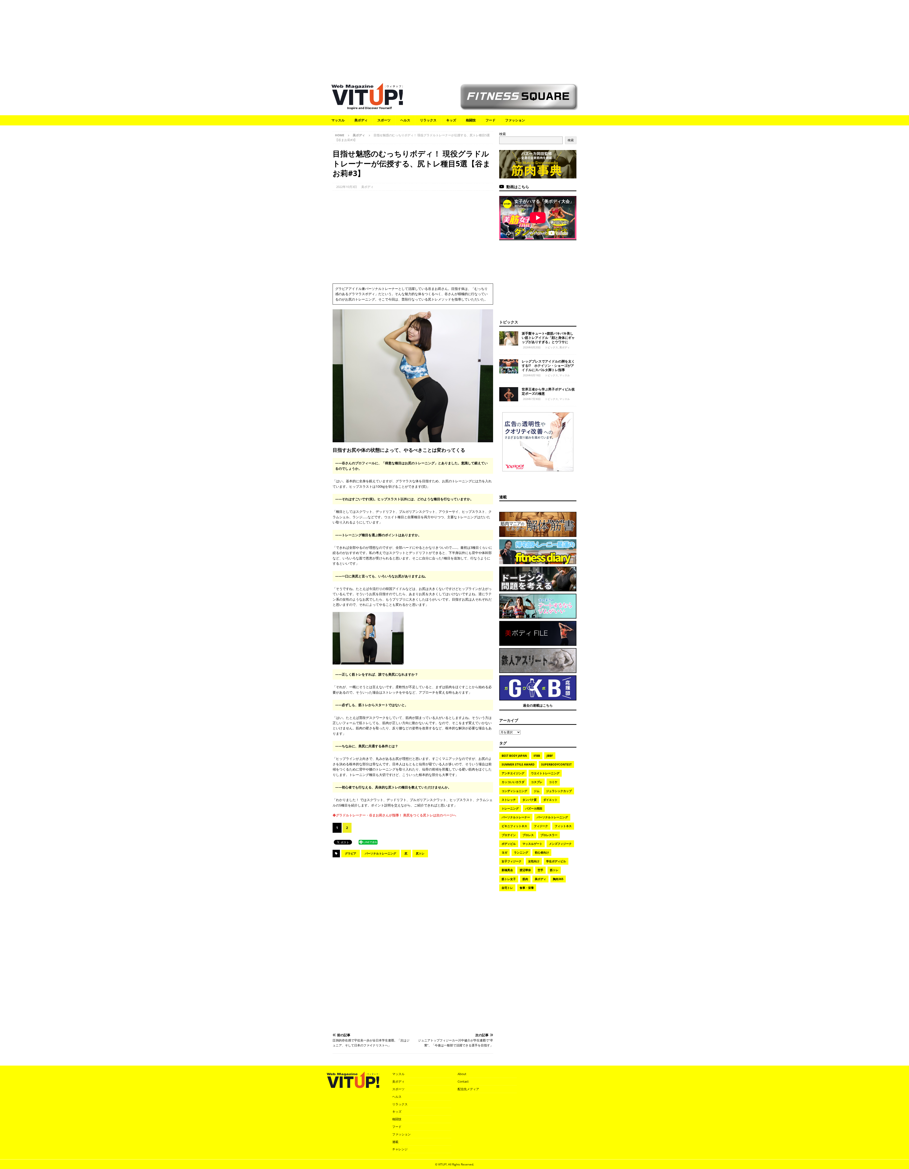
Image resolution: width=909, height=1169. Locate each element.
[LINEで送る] (368, 842)
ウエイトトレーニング (545, 773)
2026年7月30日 (532, 399)
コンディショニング (514, 791)
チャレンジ (400, 1149)
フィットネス (563, 826)
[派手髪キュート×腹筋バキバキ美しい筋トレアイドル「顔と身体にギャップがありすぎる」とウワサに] (508, 338)
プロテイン (509, 835)
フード (490, 120)
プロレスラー (548, 835)
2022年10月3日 (346, 187)
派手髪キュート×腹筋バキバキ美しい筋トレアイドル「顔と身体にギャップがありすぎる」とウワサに (548, 337)
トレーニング (510, 808)
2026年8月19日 (532, 375)
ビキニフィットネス (514, 826)
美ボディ (361, 120)
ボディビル (509, 844)
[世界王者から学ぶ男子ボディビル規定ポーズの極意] (508, 394)
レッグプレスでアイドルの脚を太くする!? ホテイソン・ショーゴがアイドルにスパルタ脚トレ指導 (548, 365)
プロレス (528, 835)
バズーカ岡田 (533, 808)
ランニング (521, 852)
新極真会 (507, 870)
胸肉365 (558, 879)
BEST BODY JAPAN (514, 756)
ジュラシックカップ (559, 791)
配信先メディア (468, 1089)
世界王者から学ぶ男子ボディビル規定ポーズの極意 (548, 391)
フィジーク (541, 826)
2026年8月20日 (532, 347)
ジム (536, 791)
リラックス (428, 120)
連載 (503, 497)
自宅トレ (507, 888)
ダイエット (550, 800)
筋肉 (525, 879)
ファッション (515, 120)
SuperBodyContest (556, 764)
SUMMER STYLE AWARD (518, 764)
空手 (540, 870)
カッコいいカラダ (513, 782)
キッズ (451, 120)
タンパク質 (529, 800)
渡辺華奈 (525, 870)
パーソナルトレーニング (380, 853)
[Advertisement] (454, 39)
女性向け (533, 861)
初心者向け (542, 852)
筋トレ (554, 870)
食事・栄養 (527, 888)
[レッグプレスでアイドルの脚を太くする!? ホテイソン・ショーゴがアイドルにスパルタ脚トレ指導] (508, 366)
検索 (502, 134)
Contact (463, 1081)
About (462, 1074)
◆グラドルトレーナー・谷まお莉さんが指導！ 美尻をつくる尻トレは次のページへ (394, 815)
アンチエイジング (513, 773)
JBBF (550, 756)
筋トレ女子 (509, 879)
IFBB (537, 756)
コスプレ (536, 782)
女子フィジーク (511, 861)
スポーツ (384, 120)
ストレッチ (509, 800)
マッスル (338, 120)
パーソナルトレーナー (516, 817)
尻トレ (420, 853)
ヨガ (504, 852)
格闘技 (471, 120)
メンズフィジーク (560, 844)
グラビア (350, 853)
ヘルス (405, 120)
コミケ (553, 782)
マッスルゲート (532, 844)
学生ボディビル (556, 861)
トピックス (508, 322)
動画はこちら (517, 186)
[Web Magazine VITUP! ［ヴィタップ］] (367, 102)
